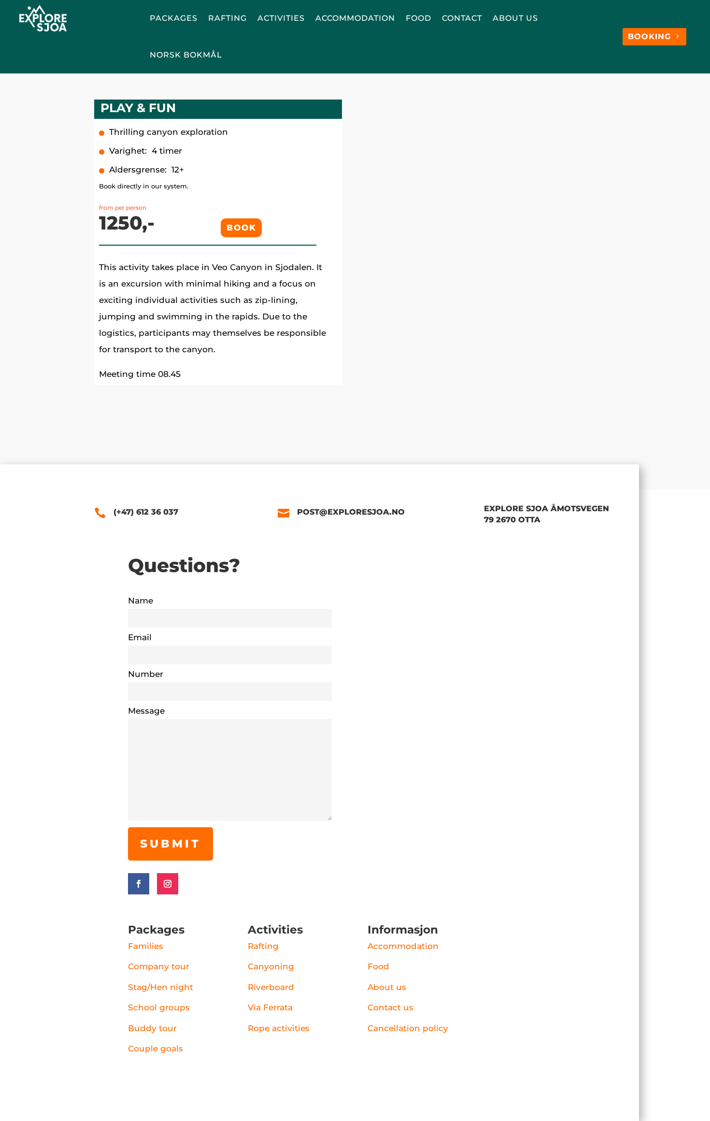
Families (145, 946)
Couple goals (155, 1048)
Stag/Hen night (160, 987)
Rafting (227, 18)
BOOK (241, 227)
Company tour (158, 966)
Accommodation (355, 18)
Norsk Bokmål (186, 54)
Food (418, 18)
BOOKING (649, 36)
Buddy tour (152, 1028)
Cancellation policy (408, 1028)
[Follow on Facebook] (138, 883)
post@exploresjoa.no (351, 512)
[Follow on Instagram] (167, 883)
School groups (159, 1007)
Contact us (390, 1007)
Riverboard (271, 987)
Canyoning (271, 966)
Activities (281, 18)
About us (515, 18)
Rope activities (279, 1028)
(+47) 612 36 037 (146, 512)
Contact (462, 18)
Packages (174, 18)
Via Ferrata (270, 1007)
